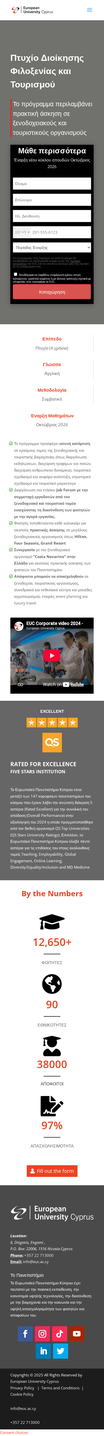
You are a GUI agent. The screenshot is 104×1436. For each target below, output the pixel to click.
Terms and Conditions (60, 1387)
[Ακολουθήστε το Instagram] (42, 1333)
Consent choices (14, 1432)
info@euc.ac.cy (36, 1261)
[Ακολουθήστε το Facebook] (25, 1333)
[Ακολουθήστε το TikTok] (59, 1333)
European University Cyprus (34, 1381)
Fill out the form (55, 1171)
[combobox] (22, 232)
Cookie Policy (22, 1394)
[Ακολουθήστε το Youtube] (76, 1333)
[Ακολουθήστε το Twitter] (60, 1351)
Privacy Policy (22, 1387)
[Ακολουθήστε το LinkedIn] (43, 1351)
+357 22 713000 (39, 1255)
